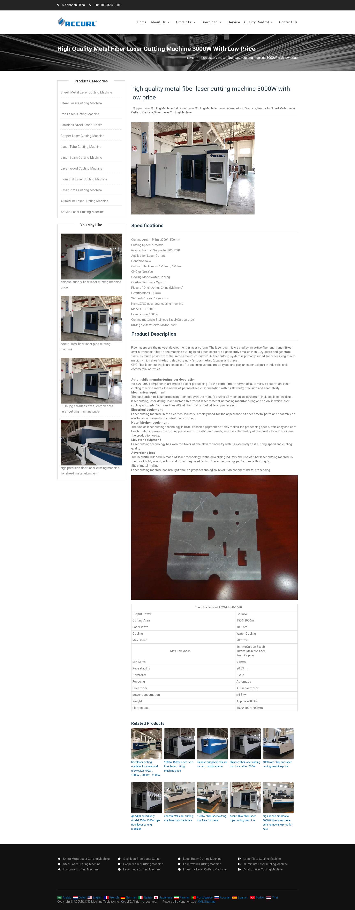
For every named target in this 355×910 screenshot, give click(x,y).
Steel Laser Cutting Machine (173, 112)
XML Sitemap (207, 901)
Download (210, 22)
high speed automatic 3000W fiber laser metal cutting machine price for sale (277, 822)
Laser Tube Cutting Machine (81, 147)
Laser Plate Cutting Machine (81, 190)
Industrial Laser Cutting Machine (195, 108)
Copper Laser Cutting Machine (153, 108)
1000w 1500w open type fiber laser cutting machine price (178, 766)
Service (234, 22)
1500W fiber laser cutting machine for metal (211, 818)
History (158, 32)
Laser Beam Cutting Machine (237, 108)
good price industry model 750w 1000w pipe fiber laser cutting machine (145, 822)
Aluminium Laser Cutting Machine (84, 201)
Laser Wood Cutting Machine (81, 168)
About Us (158, 22)
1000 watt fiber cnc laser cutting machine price (277, 764)
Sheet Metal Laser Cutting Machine (86, 92)
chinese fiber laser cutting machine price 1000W (245, 764)
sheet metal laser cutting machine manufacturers (178, 818)
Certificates (255, 32)
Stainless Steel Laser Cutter (81, 125)
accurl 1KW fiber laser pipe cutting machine (243, 818)
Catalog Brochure (217, 32)
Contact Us (288, 22)
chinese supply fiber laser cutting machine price (212, 764)
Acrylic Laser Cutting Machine (82, 212)
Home (142, 22)
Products (183, 22)
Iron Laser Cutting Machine (80, 114)
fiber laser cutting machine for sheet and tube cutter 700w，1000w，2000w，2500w (145, 768)
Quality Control (256, 22)
